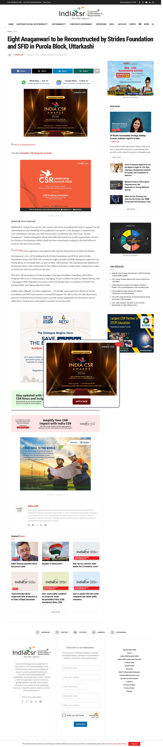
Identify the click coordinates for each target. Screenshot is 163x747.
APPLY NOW (81, 401)
